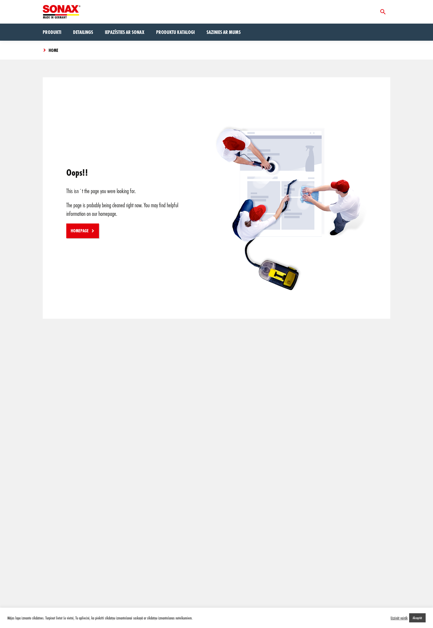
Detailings (83, 32)
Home (53, 50)
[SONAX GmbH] (61, 12)
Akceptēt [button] (417, 617)
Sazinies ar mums (223, 32)
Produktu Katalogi (175, 32)
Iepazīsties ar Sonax (124, 32)
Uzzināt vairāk (399, 618)
